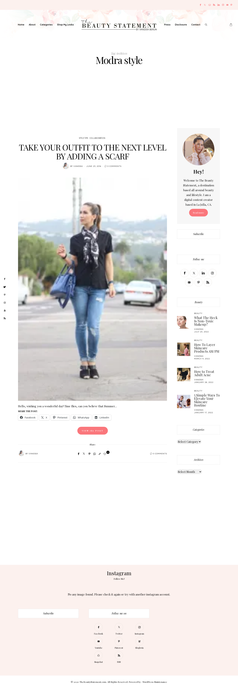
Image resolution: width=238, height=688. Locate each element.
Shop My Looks (65, 24)
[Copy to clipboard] (99, 453)
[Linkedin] (219, 5)
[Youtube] (227, 5)
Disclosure (181, 24)
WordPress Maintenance (154, 681)
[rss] (4, 318)
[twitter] (4, 287)
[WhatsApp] (94, 453)
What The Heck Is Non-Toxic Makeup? (206, 321)
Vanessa (78, 166)
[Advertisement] (119, 100)
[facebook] (4, 279)
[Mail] (210, 5)
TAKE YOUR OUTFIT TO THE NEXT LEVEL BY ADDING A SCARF (92, 151)
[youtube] (4, 310)
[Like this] (105, 453)
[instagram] (4, 303)
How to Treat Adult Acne (204, 373)
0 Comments (114, 166)
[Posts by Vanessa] (66, 166)
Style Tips (83, 138)
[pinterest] (4, 295)
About (32, 24)
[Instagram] (223, 5)
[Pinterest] (231, 5)
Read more (198, 212)
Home (21, 24)
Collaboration (97, 138)
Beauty (198, 313)
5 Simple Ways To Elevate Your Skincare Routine (207, 400)
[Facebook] (200, 5)
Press (167, 24)
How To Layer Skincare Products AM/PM (206, 348)
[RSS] (214, 5)
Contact (195, 24)
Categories (46, 24)
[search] (206, 25)
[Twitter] (204, 5)
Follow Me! (119, 578)
